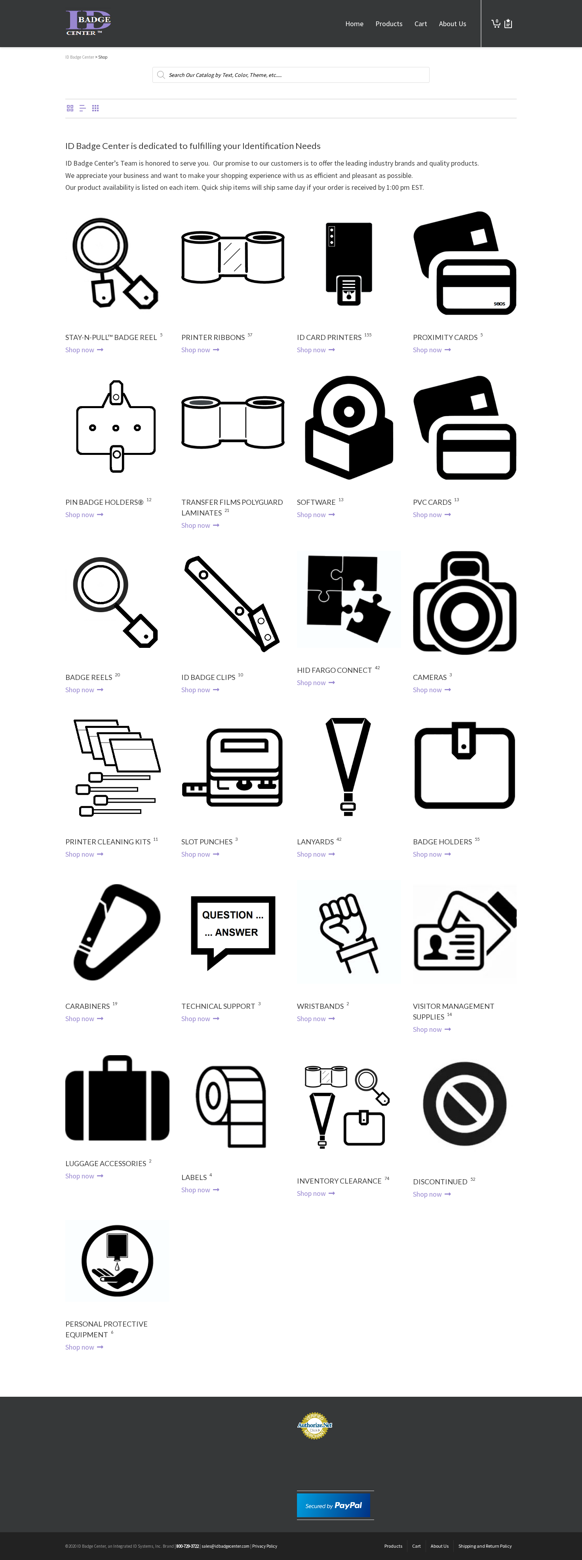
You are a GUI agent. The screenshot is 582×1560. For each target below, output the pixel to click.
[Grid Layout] (95, 109)
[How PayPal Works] (333, 1504)
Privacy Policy (264, 1546)
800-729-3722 (188, 1546)
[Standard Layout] (70, 109)
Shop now (80, 349)
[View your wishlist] (508, 23)
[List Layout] (82, 109)
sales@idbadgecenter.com (225, 1546)
